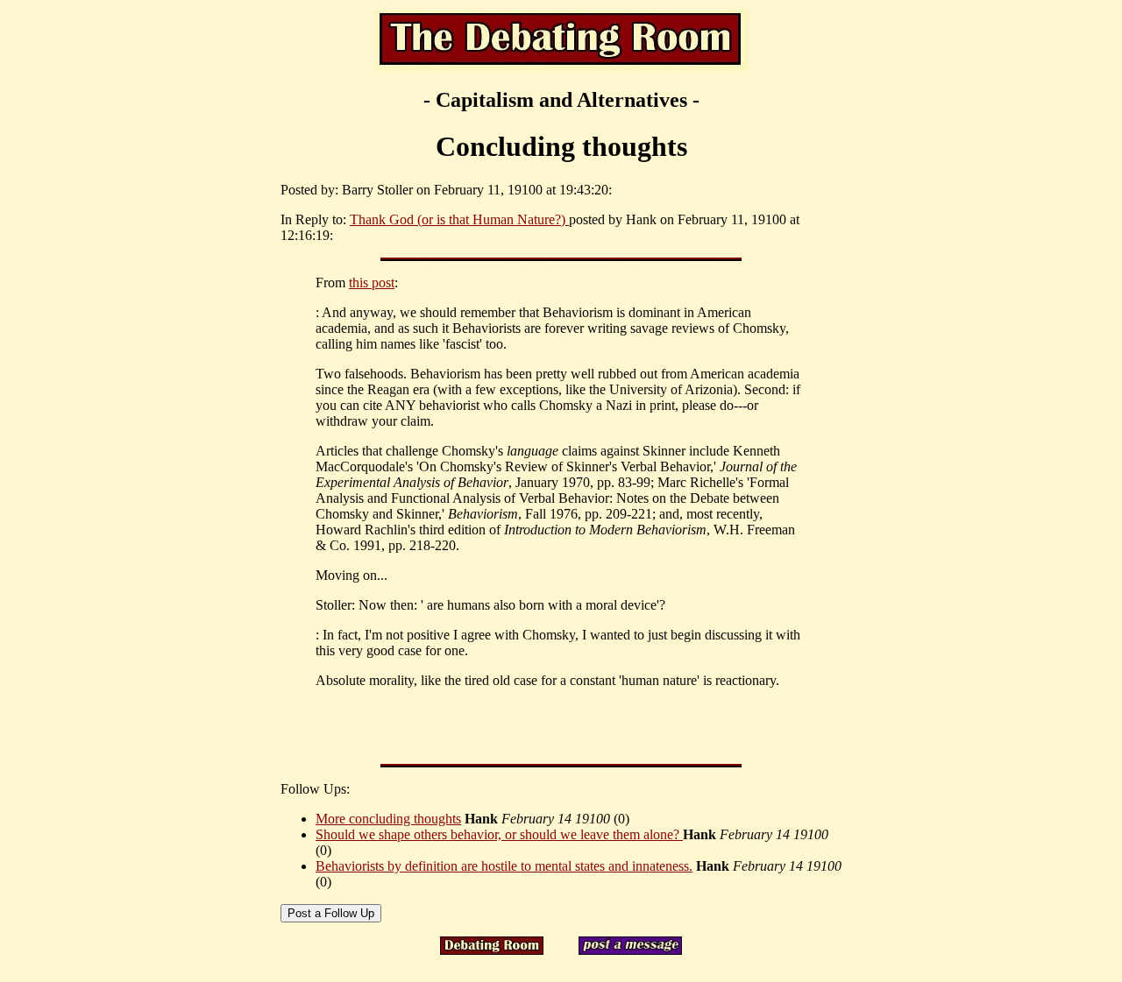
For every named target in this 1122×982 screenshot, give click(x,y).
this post (371, 282)
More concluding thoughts (388, 818)
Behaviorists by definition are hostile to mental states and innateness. (504, 865)
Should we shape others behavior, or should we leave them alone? (499, 834)
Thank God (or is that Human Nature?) (459, 219)
